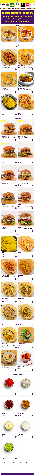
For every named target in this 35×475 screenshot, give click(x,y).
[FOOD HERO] (17, 1)
